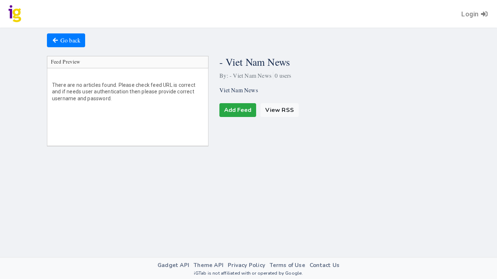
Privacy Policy (246, 265)
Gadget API (173, 265)
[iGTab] (15, 14)
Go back (70, 40)
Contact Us (324, 265)
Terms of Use (287, 265)
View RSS (279, 110)
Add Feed (237, 110)
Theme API (208, 265)
